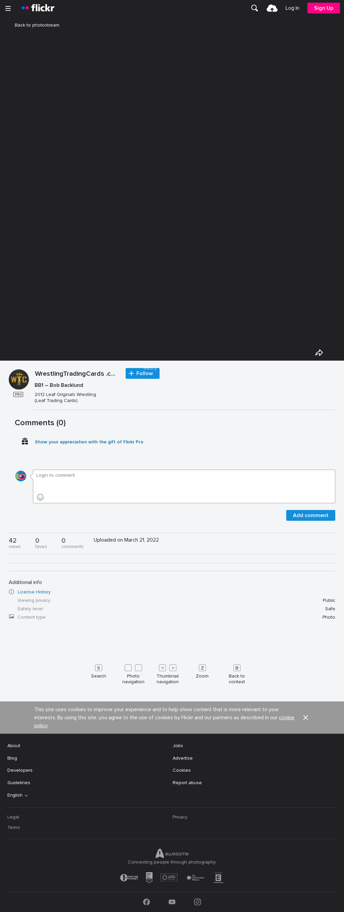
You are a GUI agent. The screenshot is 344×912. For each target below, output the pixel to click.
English (15, 795)
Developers (20, 770)
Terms (13, 827)
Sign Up (323, 8)
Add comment (311, 515)
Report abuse (187, 783)
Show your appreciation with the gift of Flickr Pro (89, 442)
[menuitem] (255, 8)
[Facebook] (146, 902)
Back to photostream (37, 25)
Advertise (183, 758)
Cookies (182, 770)
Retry (150, 368)
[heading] (38, 8)
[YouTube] (172, 902)
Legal (13, 817)
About (13, 746)
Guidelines (18, 783)
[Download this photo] (334, 352)
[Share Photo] (319, 352)
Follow (144, 373)
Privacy (180, 817)
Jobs (178, 746)
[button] (306, 718)
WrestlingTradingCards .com (77, 374)
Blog (12, 758)
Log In (292, 8)
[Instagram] (198, 902)
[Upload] (272, 8)
